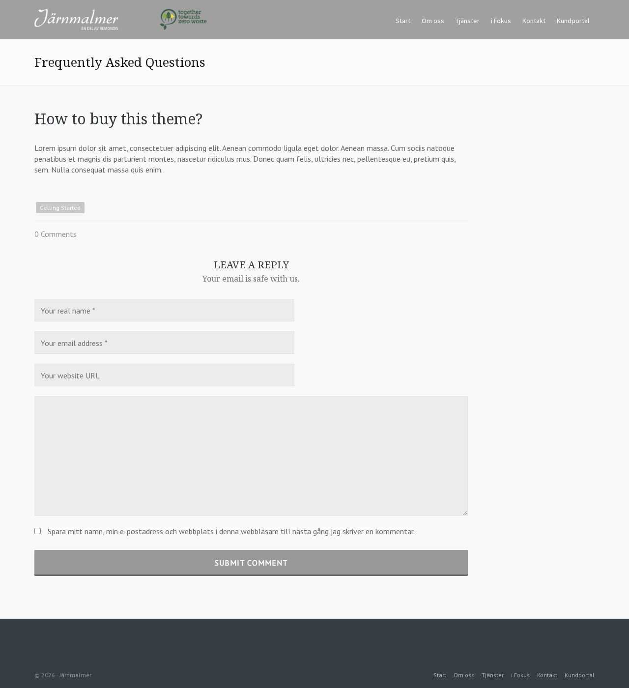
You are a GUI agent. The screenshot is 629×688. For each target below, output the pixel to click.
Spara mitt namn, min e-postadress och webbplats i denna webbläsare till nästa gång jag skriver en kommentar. (231, 531)
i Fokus (520, 675)
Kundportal (580, 675)
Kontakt (547, 675)
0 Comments (55, 234)
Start (439, 675)
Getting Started (60, 207)
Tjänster (493, 675)
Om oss (464, 675)
